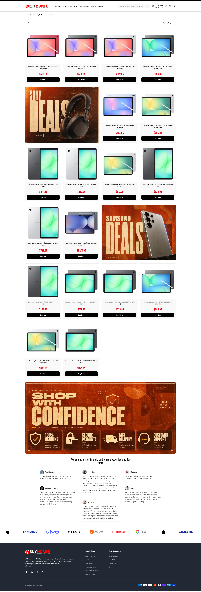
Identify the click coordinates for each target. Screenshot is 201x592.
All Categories (59, 6)
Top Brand (71, 6)
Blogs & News (113, 556)
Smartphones (90, 556)
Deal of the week (97, 6)
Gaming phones (90, 567)
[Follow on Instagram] (37, 572)
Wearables (89, 563)
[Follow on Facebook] (26, 572)
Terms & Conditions (92, 570)
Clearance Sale (84, 6)
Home (27, 15)
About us (112, 560)
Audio (87, 560)
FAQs (110, 567)
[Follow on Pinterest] (42, 572)
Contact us (112, 563)
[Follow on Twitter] (31, 572)
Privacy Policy (90, 574)
